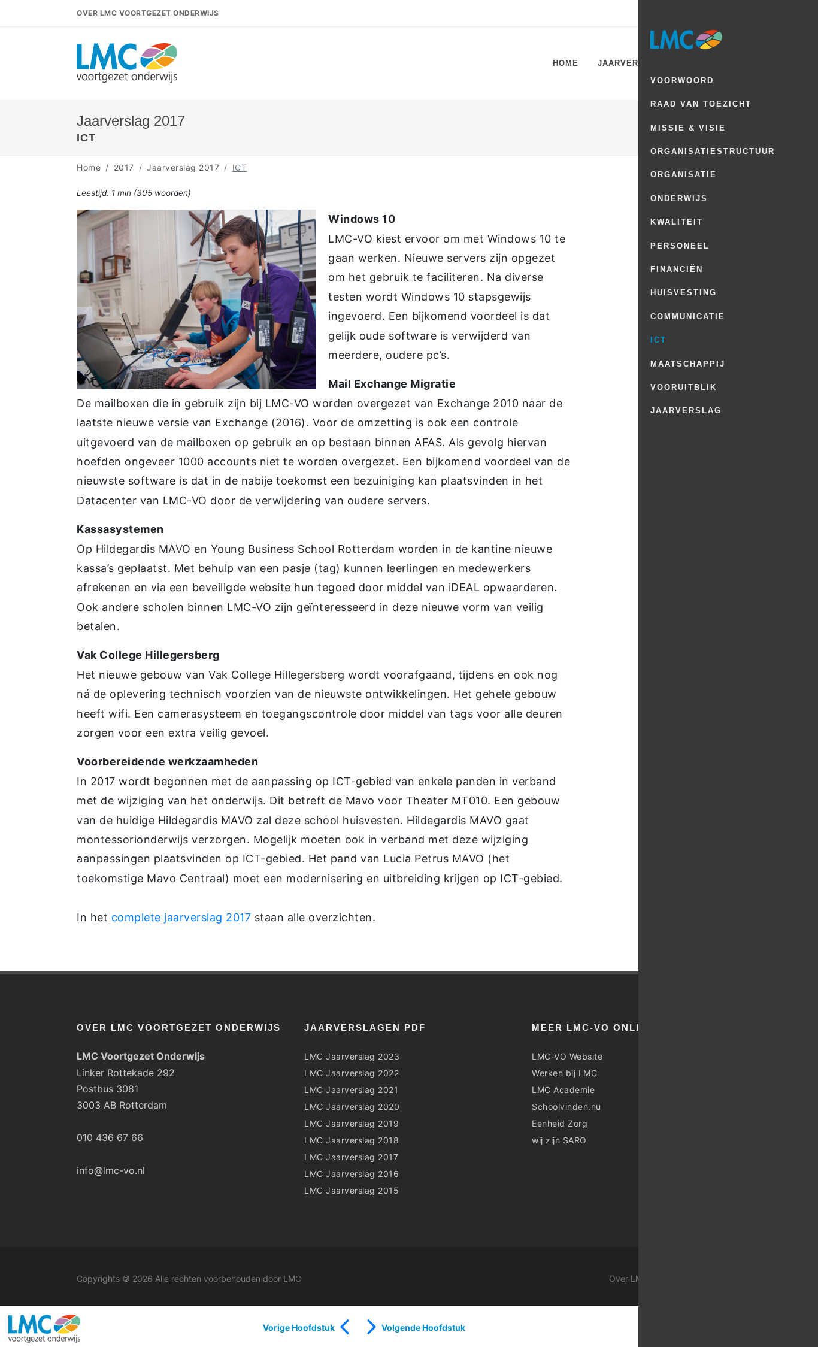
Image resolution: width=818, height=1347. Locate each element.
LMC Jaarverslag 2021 (351, 1090)
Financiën (676, 269)
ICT (658, 339)
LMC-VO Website (567, 1056)
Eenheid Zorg (559, 1123)
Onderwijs (679, 198)
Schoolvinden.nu (566, 1106)
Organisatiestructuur (712, 151)
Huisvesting (683, 292)
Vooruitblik (683, 387)
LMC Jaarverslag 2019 (351, 1123)
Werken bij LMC (564, 1073)
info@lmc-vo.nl (111, 1170)
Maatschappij (687, 363)
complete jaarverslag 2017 (181, 917)
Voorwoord (682, 80)
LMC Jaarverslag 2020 (351, 1106)
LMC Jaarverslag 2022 (351, 1073)
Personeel (680, 245)
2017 (124, 167)
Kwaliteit (676, 221)
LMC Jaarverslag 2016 (351, 1174)
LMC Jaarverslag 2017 (351, 1157)
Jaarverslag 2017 (183, 167)
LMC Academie (563, 1090)
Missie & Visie (688, 127)
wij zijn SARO (559, 1140)
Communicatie (687, 316)
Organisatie (683, 174)
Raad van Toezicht (701, 103)
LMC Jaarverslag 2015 (351, 1190)
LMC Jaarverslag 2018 (351, 1140)
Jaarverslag (686, 410)
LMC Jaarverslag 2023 (351, 1056)
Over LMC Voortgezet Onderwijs (148, 12)
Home (89, 167)
